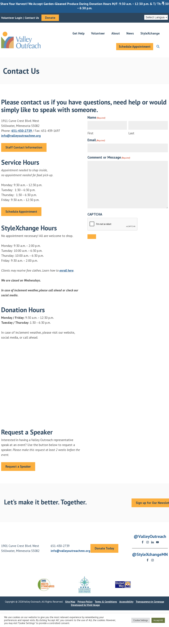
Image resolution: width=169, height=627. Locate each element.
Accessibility (126, 601)
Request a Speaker (18, 466)
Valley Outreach (21, 40)
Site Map (70, 601)
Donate (50, 18)
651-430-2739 (21, 131)
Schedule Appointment (21, 212)
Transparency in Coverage (150, 601)
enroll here (66, 270)
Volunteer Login (11, 18)
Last (131, 133)
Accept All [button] (158, 620)
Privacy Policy (85, 601)
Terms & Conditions (106, 601)
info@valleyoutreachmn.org (21, 136)
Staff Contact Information (23, 147)
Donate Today (104, 548)
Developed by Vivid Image (85, 605)
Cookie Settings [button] (140, 620)
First (90, 133)
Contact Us (32, 18)
